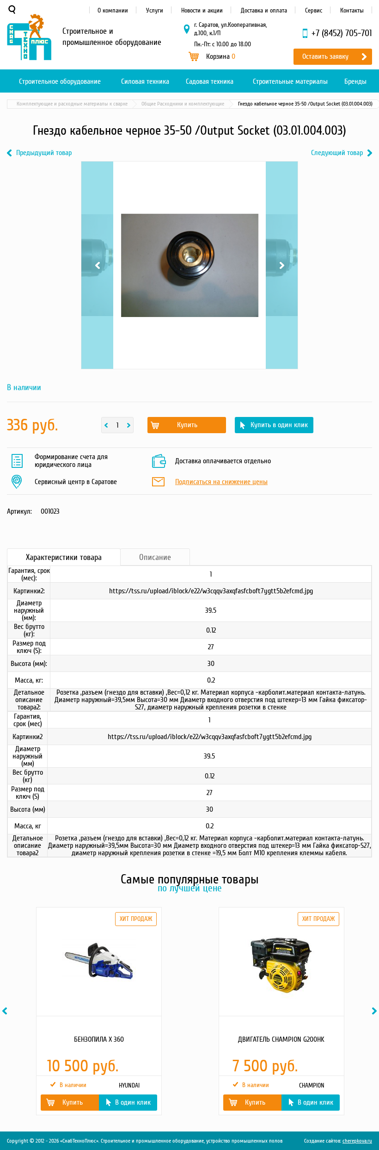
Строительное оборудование (60, 81)
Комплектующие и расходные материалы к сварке (72, 103)
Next (282, 173)
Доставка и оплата (264, 10)
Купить (187, 424)
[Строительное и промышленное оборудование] (29, 37)
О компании (113, 10)
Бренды (355, 81)
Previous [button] (6, 1010)
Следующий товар (337, 152)
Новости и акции (202, 10)
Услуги (154, 10)
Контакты (352, 10)
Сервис (313, 10)
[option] (98, 1011)
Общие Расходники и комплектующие (182, 103)
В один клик (133, 1102)
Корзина (220, 56)
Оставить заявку (325, 56)
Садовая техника (209, 81)
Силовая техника (145, 81)
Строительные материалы (290, 81)
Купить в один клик (279, 424)
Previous (97, 173)
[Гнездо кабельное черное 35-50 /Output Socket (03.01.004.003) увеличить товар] (189, 265)
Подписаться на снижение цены (221, 482)
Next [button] (376, 1010)
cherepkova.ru (357, 1141)
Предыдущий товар (44, 152)
